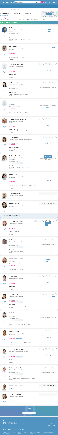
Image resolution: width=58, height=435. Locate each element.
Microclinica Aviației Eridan (14, 147)
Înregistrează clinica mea (49, 6)
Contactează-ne (51, 422)
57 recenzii (4, 89)
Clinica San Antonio (13, 184)
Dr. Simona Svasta (14, 239)
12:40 (50, 259)
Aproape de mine (21, 19)
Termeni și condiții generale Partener (48, 433)
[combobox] (25, 2)
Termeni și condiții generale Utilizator (34, 433)
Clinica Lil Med (12, 286)
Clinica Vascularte (12, 165)
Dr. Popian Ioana (13, 28)
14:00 (50, 29)
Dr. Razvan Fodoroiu (14, 156)
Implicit (8, 19)
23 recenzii (4, 246)
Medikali (10, 359)
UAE (23, 429)
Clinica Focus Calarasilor (14, 231)
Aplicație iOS (50, 423)
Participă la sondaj (29, 413)
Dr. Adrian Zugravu (14, 193)
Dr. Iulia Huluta (13, 174)
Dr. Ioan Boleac (13, 276)
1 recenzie (4, 301)
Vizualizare (47, 70)
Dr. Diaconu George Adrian (16, 385)
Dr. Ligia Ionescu (13, 137)
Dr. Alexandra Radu (14, 82)
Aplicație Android (51, 425)
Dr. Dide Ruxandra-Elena (16, 221)
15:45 (53, 47)
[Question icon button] (4, 36)
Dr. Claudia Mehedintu (15, 394)
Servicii (15, 6)
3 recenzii (4, 71)
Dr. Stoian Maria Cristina (15, 331)
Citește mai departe (4, 15)
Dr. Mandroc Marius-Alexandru (17, 119)
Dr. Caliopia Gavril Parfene (16, 349)
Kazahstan (5, 429)
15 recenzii (4, 228)
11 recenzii (4, 356)
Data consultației (34, 19)
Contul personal (37, 422)
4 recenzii (4, 53)
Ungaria (15, 429)
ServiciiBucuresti (26, 423)
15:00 (53, 296)
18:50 (46, 261)
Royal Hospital (12, 304)
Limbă (44, 19)
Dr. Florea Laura (13, 294)
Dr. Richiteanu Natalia (15, 313)
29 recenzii (4, 144)
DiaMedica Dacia (12, 74)
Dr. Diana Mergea (14, 203)
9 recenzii (4, 126)
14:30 (50, 31)
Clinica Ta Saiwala (12, 249)
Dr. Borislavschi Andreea (16, 64)
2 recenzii (4, 34)
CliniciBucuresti (26, 422)
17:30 (46, 259)
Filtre (3, 19)
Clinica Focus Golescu (13, 56)
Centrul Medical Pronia (13, 37)
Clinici (10, 6)
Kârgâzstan (10, 429)
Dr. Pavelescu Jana (14, 46)
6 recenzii (4, 319)
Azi (28, 19)
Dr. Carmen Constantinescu (16, 367)
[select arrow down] (39, 2)
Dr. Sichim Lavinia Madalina (16, 101)
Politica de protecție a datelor (22, 433)
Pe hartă (50, 14)
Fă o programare (48, 156)
